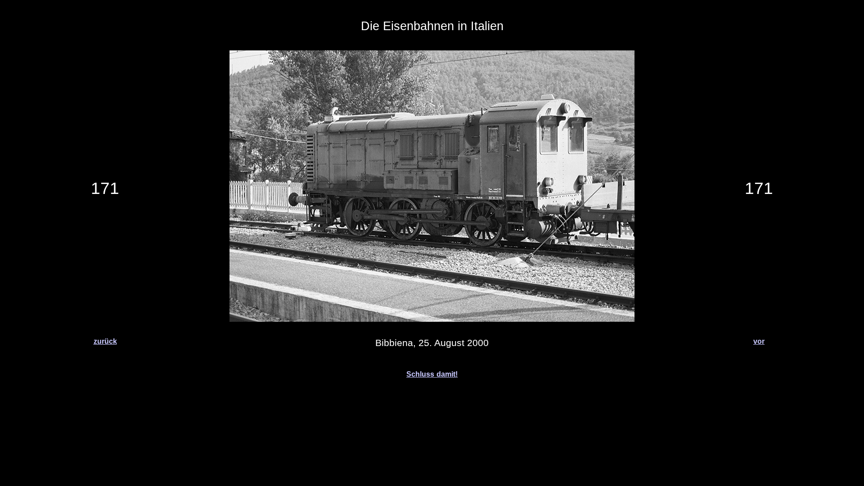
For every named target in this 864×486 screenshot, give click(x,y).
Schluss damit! (432, 374)
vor (759, 341)
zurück (105, 341)
